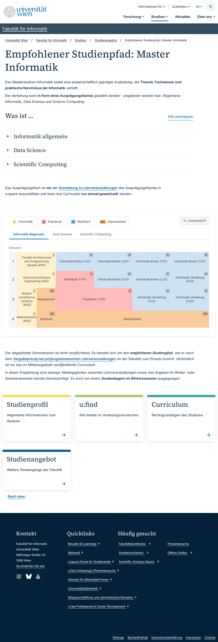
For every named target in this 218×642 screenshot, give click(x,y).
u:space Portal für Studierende (89, 561)
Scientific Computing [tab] (95, 234)
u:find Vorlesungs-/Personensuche (91, 570)
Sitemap (118, 637)
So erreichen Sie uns (30, 566)
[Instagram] (18, 576)
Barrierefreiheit (138, 637)
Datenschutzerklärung (166, 637)
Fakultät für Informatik (25, 28)
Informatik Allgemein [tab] (28, 234)
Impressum (193, 637)
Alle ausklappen (180, 116)
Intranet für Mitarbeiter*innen (88, 579)
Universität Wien (16, 40)
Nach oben (16, 496)
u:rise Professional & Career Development (91, 606)
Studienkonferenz (131, 552)
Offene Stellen (178, 552)
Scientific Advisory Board (137, 561)
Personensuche (178, 544)
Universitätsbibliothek (83, 588)
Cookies (209, 637)
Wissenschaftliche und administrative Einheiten (91, 597)
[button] (36, 261)
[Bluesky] (28, 576)
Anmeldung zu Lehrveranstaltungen (88, 188)
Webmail (74, 552)
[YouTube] (38, 576)
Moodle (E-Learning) (82, 544)
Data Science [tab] (62, 234)
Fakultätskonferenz (132, 544)
